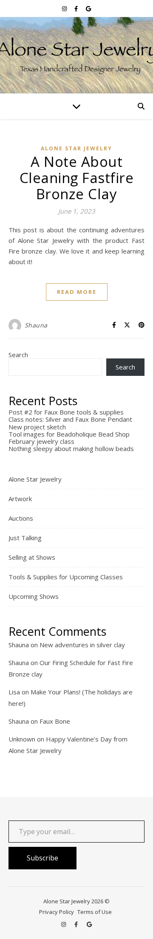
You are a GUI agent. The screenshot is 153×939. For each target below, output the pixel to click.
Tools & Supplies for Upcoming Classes (65, 576)
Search (18, 354)
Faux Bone (55, 721)
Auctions (20, 518)
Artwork (20, 498)
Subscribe (42, 858)
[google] (88, 8)
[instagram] (65, 8)
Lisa (14, 692)
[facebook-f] (76, 8)
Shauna (36, 325)
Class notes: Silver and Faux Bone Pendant (70, 419)
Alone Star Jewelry (76, 148)
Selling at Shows (31, 557)
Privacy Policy (56, 912)
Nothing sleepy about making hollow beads (71, 448)
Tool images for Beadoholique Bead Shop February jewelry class (69, 438)
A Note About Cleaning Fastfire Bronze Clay (77, 177)
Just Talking (25, 537)
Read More (76, 292)
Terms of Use (94, 912)
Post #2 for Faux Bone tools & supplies (66, 412)
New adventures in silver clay (82, 644)
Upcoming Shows (33, 596)
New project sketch (37, 427)
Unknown (21, 739)
